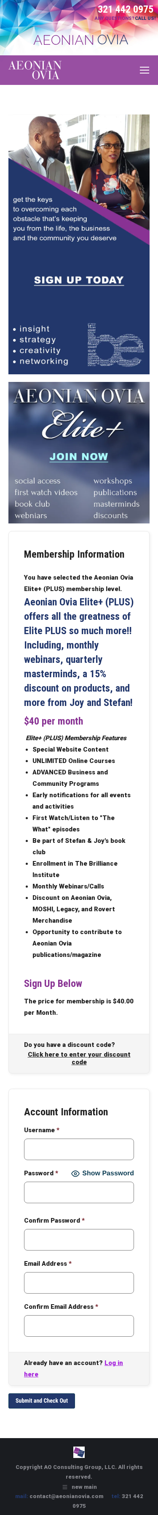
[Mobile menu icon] (144, 70)
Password (41, 1173)
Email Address (48, 1263)
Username (41, 1130)
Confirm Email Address (61, 1307)
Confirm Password (54, 1220)
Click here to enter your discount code (79, 1058)
